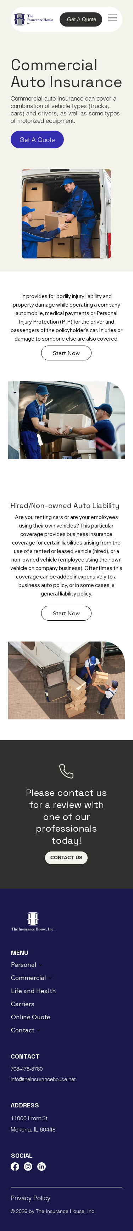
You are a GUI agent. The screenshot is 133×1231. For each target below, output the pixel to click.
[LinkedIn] (41, 1166)
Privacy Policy (30, 1198)
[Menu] (113, 17)
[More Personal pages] (40, 965)
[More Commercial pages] (50, 978)
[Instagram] (28, 1166)
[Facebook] (15, 1166)
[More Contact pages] (38, 1030)
